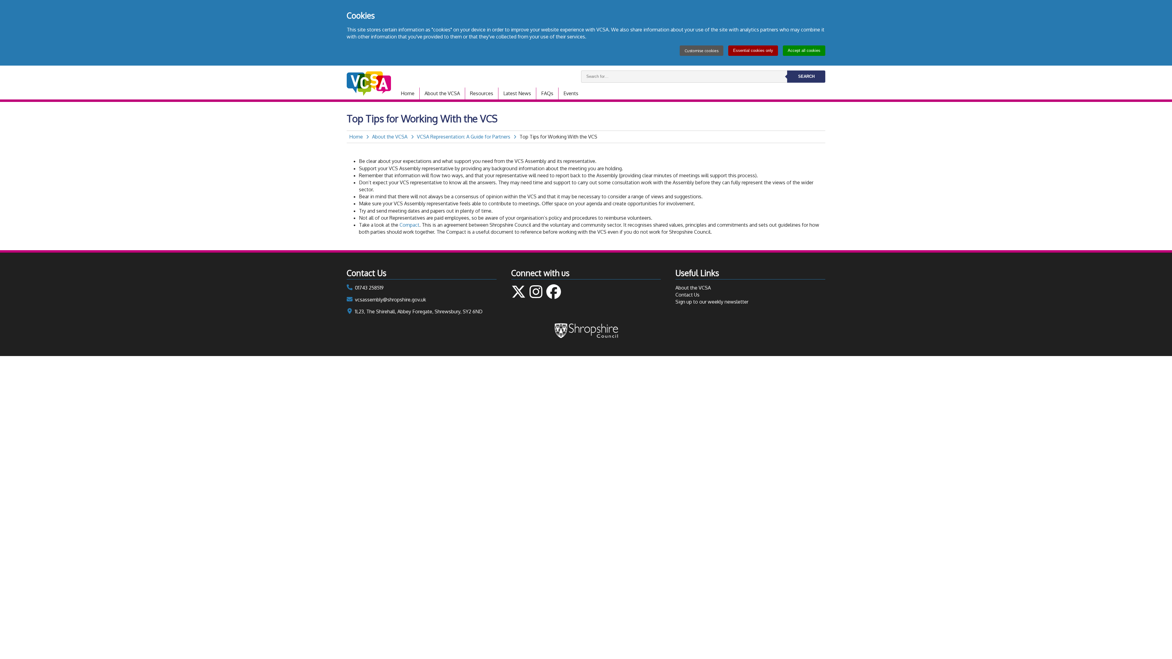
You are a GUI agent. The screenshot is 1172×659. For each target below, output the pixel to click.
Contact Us (687, 295)
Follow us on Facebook (553, 291)
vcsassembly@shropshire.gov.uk (390, 300)
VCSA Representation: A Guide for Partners (463, 137)
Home (407, 93)
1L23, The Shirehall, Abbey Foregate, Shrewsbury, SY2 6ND (419, 311)
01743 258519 (369, 288)
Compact (409, 225)
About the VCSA (442, 93)
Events (570, 93)
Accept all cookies (804, 50)
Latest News (517, 93)
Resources (481, 93)
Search (806, 76)
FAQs (547, 93)
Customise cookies (701, 50)
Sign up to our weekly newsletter (711, 302)
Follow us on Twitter (518, 291)
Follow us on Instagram (536, 291)
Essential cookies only (753, 50)
